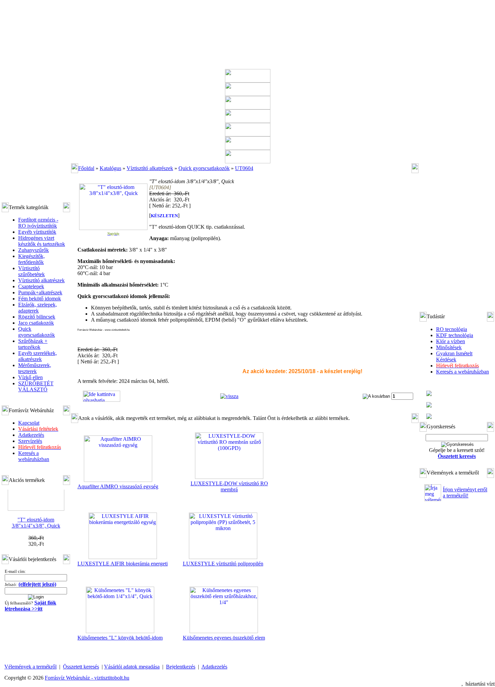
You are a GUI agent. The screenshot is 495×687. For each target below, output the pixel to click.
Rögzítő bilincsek (36, 317)
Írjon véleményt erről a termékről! (465, 492)
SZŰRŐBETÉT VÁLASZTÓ (36, 386)
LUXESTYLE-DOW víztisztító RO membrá (229, 486)
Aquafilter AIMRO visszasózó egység (117, 486)
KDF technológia (454, 335)
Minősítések (449, 347)
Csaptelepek (31, 286)
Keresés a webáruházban (33, 456)
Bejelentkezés (180, 666)
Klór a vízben (450, 341)
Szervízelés (30, 441)
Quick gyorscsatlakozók (36, 332)
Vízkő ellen (30, 377)
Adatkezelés (31, 435)
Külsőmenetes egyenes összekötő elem (224, 638)
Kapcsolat (28, 423)
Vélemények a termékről (30, 666)
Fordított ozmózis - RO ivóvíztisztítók (38, 223)
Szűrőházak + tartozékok (32, 344)
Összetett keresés (81, 666)
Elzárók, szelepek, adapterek (37, 308)
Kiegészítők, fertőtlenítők (31, 259)
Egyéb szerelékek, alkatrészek (37, 356)
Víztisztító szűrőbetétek (31, 271)
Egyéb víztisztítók (37, 232)
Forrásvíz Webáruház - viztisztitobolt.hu (87, 678)
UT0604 (244, 168)
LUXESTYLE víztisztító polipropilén (223, 563)
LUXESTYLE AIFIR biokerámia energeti (122, 563)
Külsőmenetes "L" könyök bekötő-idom (120, 638)
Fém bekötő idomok (39, 298)
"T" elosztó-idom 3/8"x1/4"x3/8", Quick (36, 518)
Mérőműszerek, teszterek (34, 368)
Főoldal (86, 168)
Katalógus (110, 168)
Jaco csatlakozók (36, 323)
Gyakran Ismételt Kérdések (454, 356)
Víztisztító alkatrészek (41, 280)
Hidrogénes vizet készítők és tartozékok (41, 241)
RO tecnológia (451, 329)
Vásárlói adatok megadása (132, 666)
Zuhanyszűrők (33, 250)
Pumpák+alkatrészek (40, 292)
